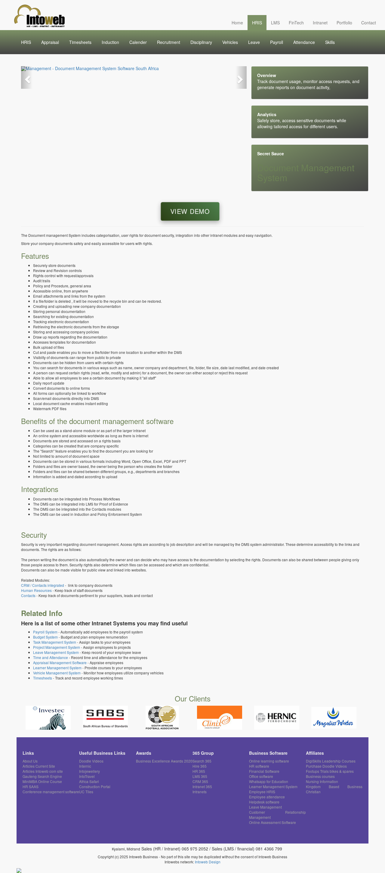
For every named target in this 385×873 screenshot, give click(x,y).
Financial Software (264, 771)
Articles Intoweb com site (43, 771)
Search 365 (201, 760)
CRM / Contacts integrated (42, 585)
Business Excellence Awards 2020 (164, 760)
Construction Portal (94, 786)
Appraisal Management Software (60, 662)
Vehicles (230, 42)
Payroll (276, 42)
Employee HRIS (262, 791)
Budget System (45, 636)
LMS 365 (199, 776)
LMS (275, 23)
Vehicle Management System (57, 672)
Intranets (199, 791)
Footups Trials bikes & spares (330, 771)
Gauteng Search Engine (42, 776)
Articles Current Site (39, 766)
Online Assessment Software (272, 822)
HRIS (257, 23)
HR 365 (198, 771)
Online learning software (269, 760)
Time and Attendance (50, 657)
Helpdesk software (264, 801)
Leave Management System (56, 652)
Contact (368, 23)
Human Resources (36, 590)
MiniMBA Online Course (42, 781)
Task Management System (54, 642)
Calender (138, 42)
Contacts (28, 595)
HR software (259, 766)
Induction (110, 42)
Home (237, 23)
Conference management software (51, 791)
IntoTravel (87, 776)
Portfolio (344, 23)
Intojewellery (89, 771)
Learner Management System (57, 667)
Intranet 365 (202, 786)
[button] (26, 77)
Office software (261, 776)
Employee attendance (267, 796)
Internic (85, 766)
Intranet (320, 23)
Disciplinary (201, 42)
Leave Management (265, 807)
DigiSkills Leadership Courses (331, 760)
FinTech (296, 23)
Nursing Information (322, 781)
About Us (30, 760)
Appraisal (50, 42)
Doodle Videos (91, 760)
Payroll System (45, 631)
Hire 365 (199, 766)
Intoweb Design (207, 861)
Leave (254, 42)
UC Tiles (86, 791)
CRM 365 (200, 781)
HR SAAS (30, 786)
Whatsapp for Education (268, 781)
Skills (330, 42)
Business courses (320, 776)
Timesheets (80, 42)
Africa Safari (89, 781)
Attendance (304, 42)
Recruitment (168, 42)
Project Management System (56, 647)
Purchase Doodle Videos (326, 766)
